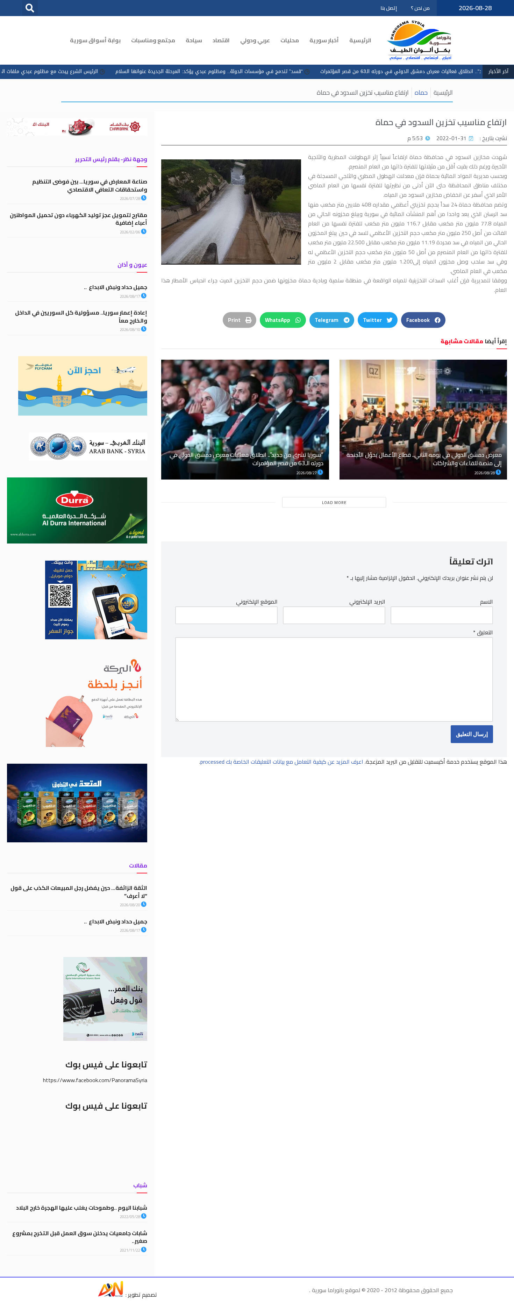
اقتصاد (221, 40)
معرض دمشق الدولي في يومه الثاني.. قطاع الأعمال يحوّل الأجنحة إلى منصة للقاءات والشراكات (424, 459)
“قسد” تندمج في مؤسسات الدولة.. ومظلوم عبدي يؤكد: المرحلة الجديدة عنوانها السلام (268, 71)
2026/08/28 (484, 472)
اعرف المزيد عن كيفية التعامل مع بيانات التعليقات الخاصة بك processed (281, 761)
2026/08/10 (130, 329)
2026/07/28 (130, 198)
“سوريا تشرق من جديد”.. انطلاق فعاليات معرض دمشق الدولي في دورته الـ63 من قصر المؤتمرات (247, 459)
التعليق (483, 632)
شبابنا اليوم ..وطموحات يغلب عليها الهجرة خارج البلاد (81, 1207)
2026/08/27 (307, 472)
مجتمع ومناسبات (153, 40)
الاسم (486, 601)
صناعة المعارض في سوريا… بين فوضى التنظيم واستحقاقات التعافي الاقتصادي (89, 185)
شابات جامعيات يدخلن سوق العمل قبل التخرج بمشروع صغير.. (79, 1237)
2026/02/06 (130, 232)
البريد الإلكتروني (367, 601)
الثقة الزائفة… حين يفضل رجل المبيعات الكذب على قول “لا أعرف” (78, 892)
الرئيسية (360, 40)
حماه (421, 92)
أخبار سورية (324, 40)
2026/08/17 (130, 296)
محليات (289, 40)
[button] (30, 8)
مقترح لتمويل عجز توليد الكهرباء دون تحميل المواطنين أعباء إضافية (78, 219)
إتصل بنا (388, 8)
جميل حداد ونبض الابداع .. (115, 287)
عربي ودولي (255, 40)
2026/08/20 (130, 904)
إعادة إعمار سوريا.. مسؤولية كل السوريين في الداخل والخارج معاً (81, 316)
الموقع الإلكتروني (257, 601)
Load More (334, 502)
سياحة (194, 40)
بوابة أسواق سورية (95, 40)
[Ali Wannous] (110, 1294)
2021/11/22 (130, 1250)
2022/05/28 (130, 1216)
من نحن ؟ (420, 8)
